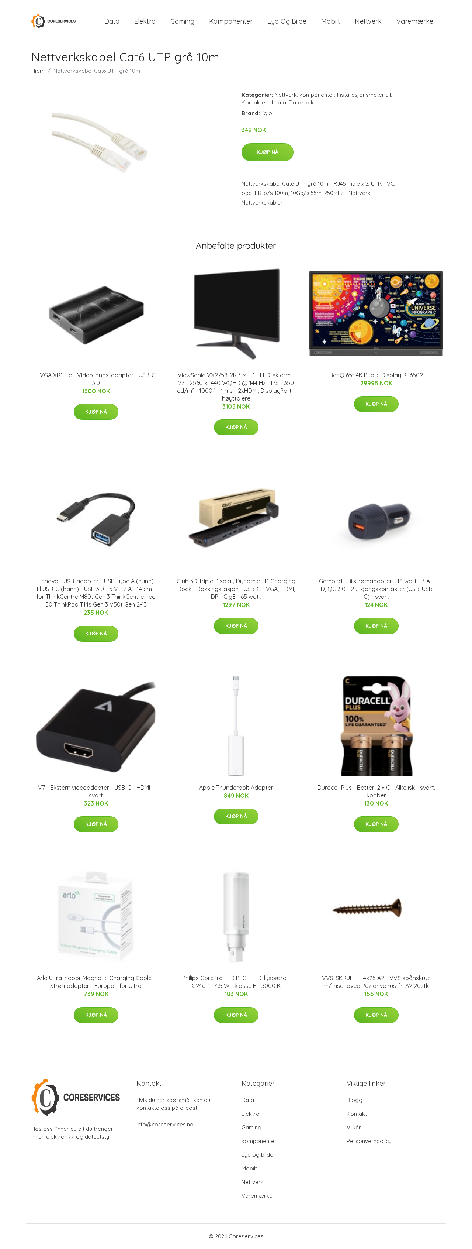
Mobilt (330, 21)
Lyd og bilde (286, 21)
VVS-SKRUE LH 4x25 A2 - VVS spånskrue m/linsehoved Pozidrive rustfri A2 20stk (376, 981)
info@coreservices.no (165, 1124)
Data (111, 21)
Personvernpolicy (369, 1141)
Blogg (354, 1100)
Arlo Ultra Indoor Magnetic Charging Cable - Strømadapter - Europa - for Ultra (96, 981)
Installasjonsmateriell (364, 94)
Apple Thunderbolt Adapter (236, 787)
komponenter (231, 21)
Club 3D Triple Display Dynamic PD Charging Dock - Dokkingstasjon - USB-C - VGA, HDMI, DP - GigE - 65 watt (236, 588)
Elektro (145, 21)
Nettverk (368, 21)
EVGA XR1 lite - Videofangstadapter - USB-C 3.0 (96, 379)
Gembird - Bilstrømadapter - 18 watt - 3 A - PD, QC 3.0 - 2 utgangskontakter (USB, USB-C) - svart (376, 588)
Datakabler (303, 102)
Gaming (182, 21)
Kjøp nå (267, 152)
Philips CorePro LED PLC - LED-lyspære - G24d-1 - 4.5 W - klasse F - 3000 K (236, 981)
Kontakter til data (264, 102)
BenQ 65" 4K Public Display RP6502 (376, 375)
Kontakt (357, 1113)
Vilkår (354, 1127)
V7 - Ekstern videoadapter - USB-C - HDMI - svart (96, 791)
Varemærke (414, 21)
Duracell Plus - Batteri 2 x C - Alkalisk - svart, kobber (376, 791)
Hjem (38, 70)
